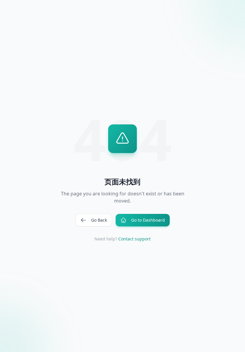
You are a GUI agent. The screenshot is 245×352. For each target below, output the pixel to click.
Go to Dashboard (148, 220)
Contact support (134, 239)
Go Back (99, 220)
